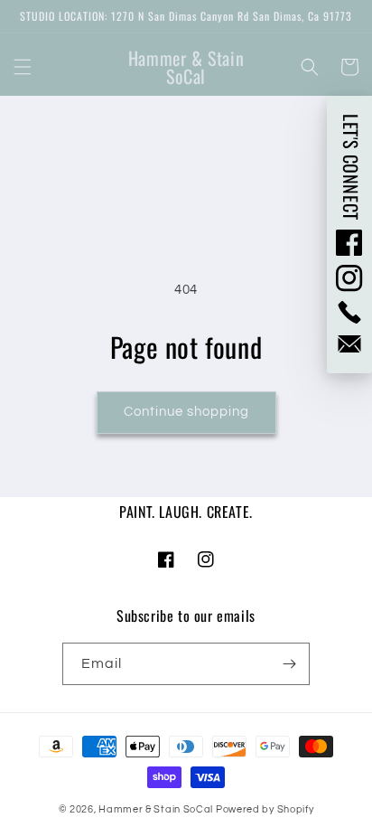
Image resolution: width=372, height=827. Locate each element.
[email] (349, 344)
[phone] (349, 312)
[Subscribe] (289, 664)
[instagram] (349, 278)
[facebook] (349, 242)
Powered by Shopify (265, 809)
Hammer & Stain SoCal (155, 809)
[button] (22, 67)
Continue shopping (186, 411)
